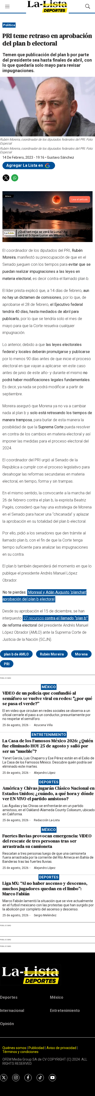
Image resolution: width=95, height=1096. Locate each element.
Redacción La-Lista (47, 820)
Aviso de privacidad (61, 1048)
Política (9, 25)
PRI (7, 664)
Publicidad (36, 1048)
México (49, 687)
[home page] (47, 975)
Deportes (48, 782)
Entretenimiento (49, 734)
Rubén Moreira (52, 654)
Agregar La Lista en (25, 165)
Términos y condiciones (20, 1052)
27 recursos (55, 618)
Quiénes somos (14, 1048)
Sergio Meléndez (45, 915)
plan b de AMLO (16, 654)
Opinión (7, 1023)
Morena (81, 654)
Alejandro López (45, 773)
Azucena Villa (43, 725)
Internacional (12, 1010)
